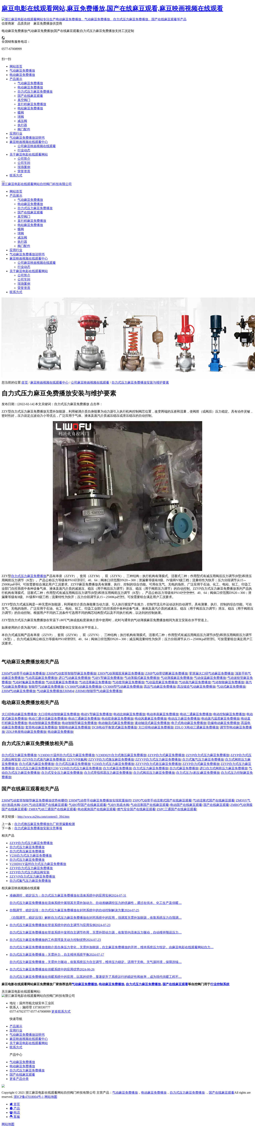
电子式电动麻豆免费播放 (188, 723)
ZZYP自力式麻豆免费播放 (166, 755)
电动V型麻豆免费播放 (96, 714)
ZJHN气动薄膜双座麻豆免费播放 (121, 673)
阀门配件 (24, 246)
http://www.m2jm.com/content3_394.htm (43, 816)
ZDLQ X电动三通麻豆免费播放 (197, 727)
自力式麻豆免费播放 (117, 768)
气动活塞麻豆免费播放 (95, 682)
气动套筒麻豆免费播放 (128, 682)
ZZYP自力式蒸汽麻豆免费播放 (43, 759)
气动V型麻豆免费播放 (107, 678)
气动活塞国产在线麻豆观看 (149, 805)
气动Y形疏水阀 (118, 805)
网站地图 (50, 1096)
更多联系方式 (61, 1011)
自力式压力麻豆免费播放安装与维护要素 (140, 382)
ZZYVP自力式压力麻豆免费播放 (158, 759)
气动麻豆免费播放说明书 (27, 254)
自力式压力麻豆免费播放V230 (37, 768)
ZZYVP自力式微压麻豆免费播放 (111, 759)
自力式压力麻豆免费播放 (35, 208)
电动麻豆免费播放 (30, 204)
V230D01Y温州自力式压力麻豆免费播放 (66, 755)
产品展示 (16, 1026)
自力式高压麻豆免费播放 (72, 764)
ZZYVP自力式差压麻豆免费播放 (158, 764)
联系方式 (16, 292)
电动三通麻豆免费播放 (84, 718)
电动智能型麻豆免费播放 (79, 723)
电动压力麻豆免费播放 (184, 718)
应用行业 (16, 250)
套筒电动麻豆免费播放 (41, 727)
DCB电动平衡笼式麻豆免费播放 (114, 727)
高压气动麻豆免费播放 (160, 686)
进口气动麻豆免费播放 (74, 678)
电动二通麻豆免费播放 (196, 714)
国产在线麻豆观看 (30, 212)
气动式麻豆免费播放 (231, 686)
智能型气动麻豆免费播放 (46, 686)
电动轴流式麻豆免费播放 (115, 723)
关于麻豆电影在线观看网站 (29, 1043)
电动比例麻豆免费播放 (129, 714)
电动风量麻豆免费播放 (151, 718)
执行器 (22, 241)
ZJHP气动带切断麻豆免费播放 (166, 673)
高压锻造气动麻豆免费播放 (196, 686)
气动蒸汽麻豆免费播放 (195, 682)
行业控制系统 (220, 984)
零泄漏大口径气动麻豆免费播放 (211, 673)
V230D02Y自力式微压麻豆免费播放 (121, 755)
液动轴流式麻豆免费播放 (152, 723)
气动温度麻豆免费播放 (162, 682)
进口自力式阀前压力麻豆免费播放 (223, 768)
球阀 (21, 233)
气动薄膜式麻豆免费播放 (141, 678)
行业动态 (24, 267)
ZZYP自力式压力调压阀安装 (30, 872)
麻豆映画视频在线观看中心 (49, 382)
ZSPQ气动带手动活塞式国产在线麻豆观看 (162, 800)
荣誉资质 (24, 288)
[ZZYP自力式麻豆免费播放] (127, 569)
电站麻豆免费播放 (30, 225)
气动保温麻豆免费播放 (210, 678)
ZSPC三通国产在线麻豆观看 (176, 809)
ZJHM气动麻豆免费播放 (18, 691)
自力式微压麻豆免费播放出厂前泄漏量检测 (44, 824)
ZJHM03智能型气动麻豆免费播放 (98, 691)
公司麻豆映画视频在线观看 (37, 262)
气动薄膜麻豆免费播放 (177, 678)
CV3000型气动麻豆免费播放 (122, 686)
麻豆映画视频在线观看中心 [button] (29, 258)
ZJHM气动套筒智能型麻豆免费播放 (71, 673)
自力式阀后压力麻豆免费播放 (154, 772)
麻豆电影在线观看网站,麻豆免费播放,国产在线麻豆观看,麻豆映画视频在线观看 (112, 8)
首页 (25, 382)
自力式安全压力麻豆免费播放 (62, 772)
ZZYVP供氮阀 (77, 759)
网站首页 (16, 191)
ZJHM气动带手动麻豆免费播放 (23, 673)
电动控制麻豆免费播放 (229, 714)
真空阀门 (24, 216)
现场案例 (24, 283)
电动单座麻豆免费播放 (162, 714)
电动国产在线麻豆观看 (186, 805)
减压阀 (22, 237)
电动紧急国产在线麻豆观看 (96, 809)
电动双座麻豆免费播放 (117, 718)
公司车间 (24, 279)
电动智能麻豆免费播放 (44, 723)
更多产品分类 (19, 1078)
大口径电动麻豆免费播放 (19, 714)
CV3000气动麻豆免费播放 (83, 686)
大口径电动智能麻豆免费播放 (58, 714)
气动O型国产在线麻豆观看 (87, 805)
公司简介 (24, 275)
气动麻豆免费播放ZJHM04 (55, 691)
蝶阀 (21, 229)
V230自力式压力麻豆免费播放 (113, 764)
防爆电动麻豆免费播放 (223, 723)
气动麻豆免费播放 (30, 199)
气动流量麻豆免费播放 (62, 682)
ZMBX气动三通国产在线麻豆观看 (52, 809)
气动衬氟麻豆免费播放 (28, 682)
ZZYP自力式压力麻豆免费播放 (207, 755)
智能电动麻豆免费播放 (74, 727)
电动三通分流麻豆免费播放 (47, 718)
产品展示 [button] (16, 195)
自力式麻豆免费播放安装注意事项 (38, 828)
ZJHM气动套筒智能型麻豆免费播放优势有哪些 (34, 800)
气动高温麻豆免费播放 (41, 678)
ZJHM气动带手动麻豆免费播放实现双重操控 (100, 800)
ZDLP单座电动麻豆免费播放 (26, 731)
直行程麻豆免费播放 (32, 220)
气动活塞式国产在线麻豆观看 (213, 800)
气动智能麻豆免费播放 (228, 682)
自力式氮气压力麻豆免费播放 (203, 759)
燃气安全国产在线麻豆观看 (136, 809)
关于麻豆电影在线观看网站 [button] (29, 271)
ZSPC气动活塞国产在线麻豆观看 (44, 805)
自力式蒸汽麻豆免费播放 (36, 764)
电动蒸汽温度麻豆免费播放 (220, 718)
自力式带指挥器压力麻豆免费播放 (108, 772)
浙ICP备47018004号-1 (29, 1096)
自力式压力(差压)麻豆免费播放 (198, 772)
